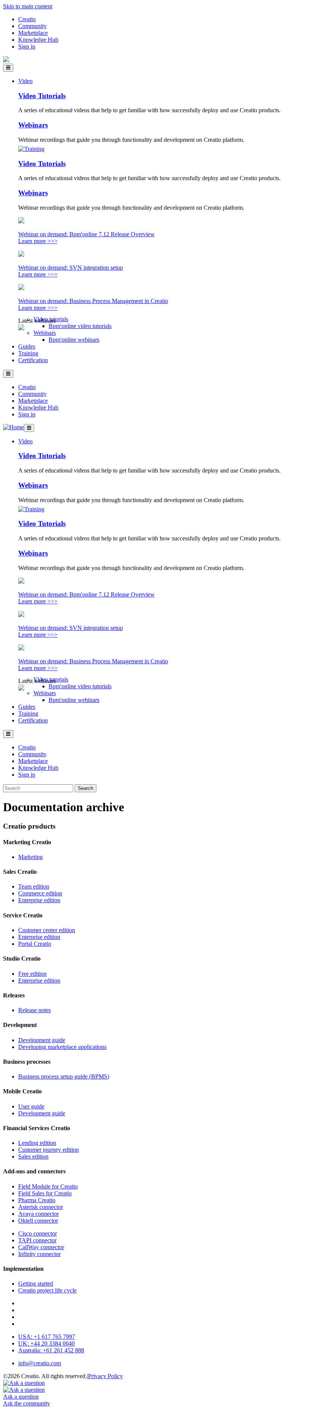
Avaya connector (38, 1214)
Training (28, 353)
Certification (33, 360)
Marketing (30, 857)
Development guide (41, 1040)
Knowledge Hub (38, 39)
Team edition (33, 886)
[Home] (6, 60)
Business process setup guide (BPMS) (63, 1076)
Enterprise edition (39, 900)
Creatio (27, 19)
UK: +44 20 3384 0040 (46, 1343)
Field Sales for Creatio (45, 1193)
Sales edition (33, 1156)
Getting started (35, 1283)
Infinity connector (39, 1254)
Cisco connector (37, 1233)
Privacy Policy (105, 1376)
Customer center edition (46, 930)
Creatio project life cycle (47, 1290)
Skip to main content (27, 6)
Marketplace (33, 33)
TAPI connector (37, 1240)
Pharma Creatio (36, 1200)
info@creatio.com (39, 1363)
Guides (26, 346)
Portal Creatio (34, 944)
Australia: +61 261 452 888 (51, 1350)
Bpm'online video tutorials (80, 326)
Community (32, 26)
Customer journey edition (48, 1149)
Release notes (34, 1010)
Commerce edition (40, 893)
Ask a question (21, 1396)
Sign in (26, 46)
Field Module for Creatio (48, 1186)
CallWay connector (41, 1247)
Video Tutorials (42, 96)
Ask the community (26, 1403)
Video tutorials (50, 319)
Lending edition (37, 1143)
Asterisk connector (40, 1207)
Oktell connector (38, 1220)
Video (25, 81)
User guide (31, 1106)
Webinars (33, 125)
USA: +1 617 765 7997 (46, 1336)
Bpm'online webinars (74, 339)
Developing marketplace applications (62, 1047)
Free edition (32, 973)
